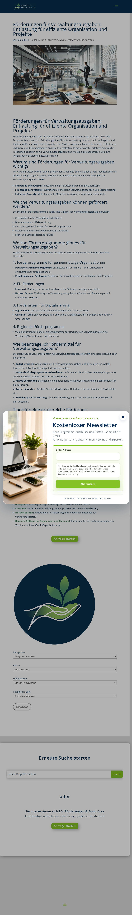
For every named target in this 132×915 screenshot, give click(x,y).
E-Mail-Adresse (63, 449)
